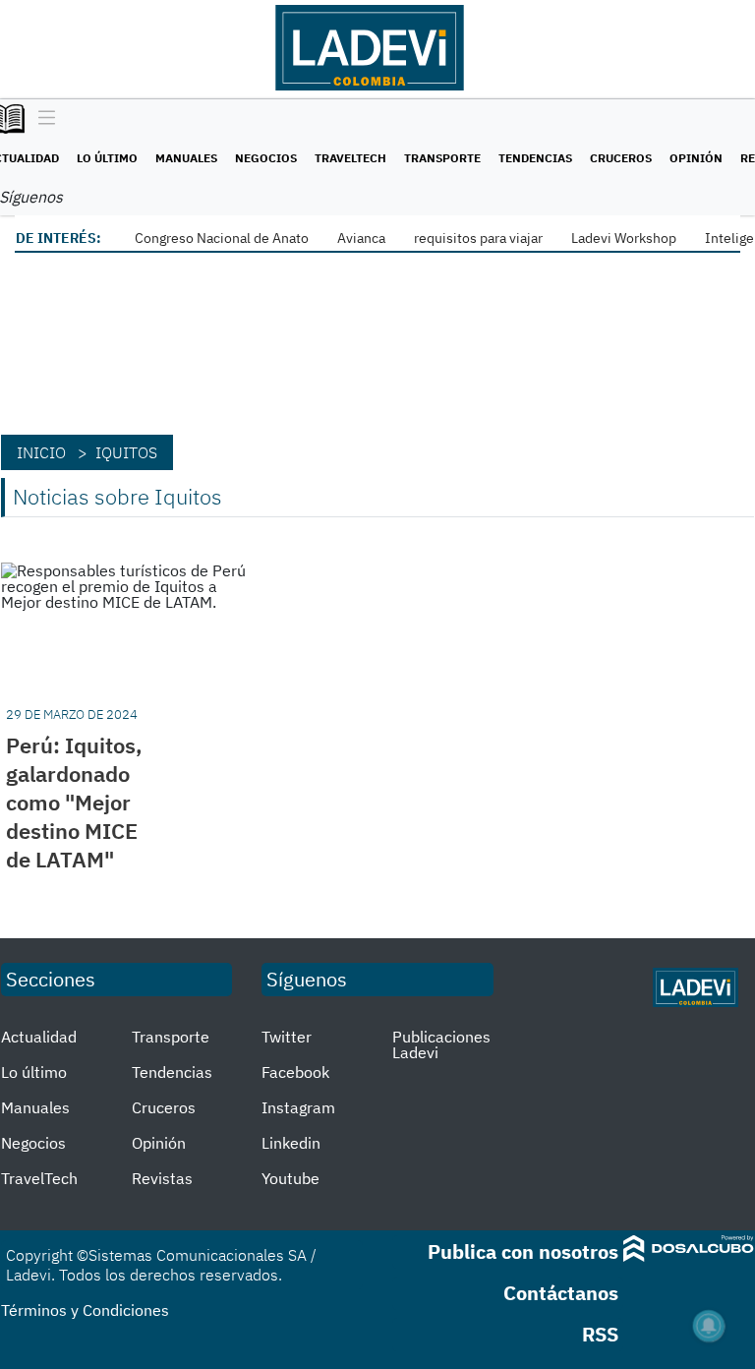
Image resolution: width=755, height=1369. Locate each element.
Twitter (286, 1036)
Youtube (290, 1178)
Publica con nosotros (523, 1251)
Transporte (442, 157)
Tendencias (535, 157)
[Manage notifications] (709, 1325)
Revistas (162, 1178)
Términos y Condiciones (85, 1310)
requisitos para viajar (478, 238)
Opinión (696, 157)
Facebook (295, 1072)
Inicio (41, 452)
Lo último (107, 157)
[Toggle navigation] (42, 119)
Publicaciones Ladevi (441, 1044)
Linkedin (290, 1143)
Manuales (186, 157)
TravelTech (350, 157)
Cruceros (621, 157)
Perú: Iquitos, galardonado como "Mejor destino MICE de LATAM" (74, 802)
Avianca (361, 238)
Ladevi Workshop (623, 238)
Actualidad (39, 1036)
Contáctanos (560, 1293)
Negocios (266, 157)
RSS (600, 1334)
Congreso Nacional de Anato (222, 238)
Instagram (298, 1107)
